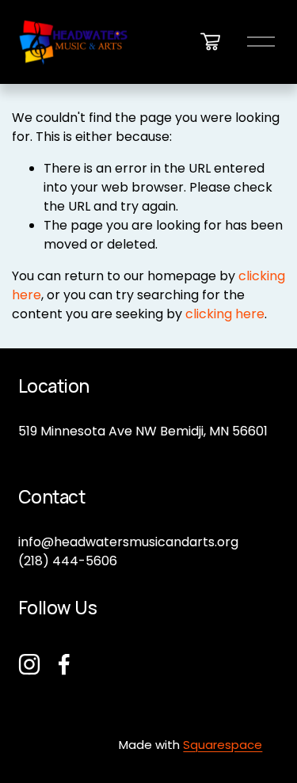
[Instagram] (29, 664)
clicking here (225, 314)
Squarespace (222, 744)
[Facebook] (64, 664)
